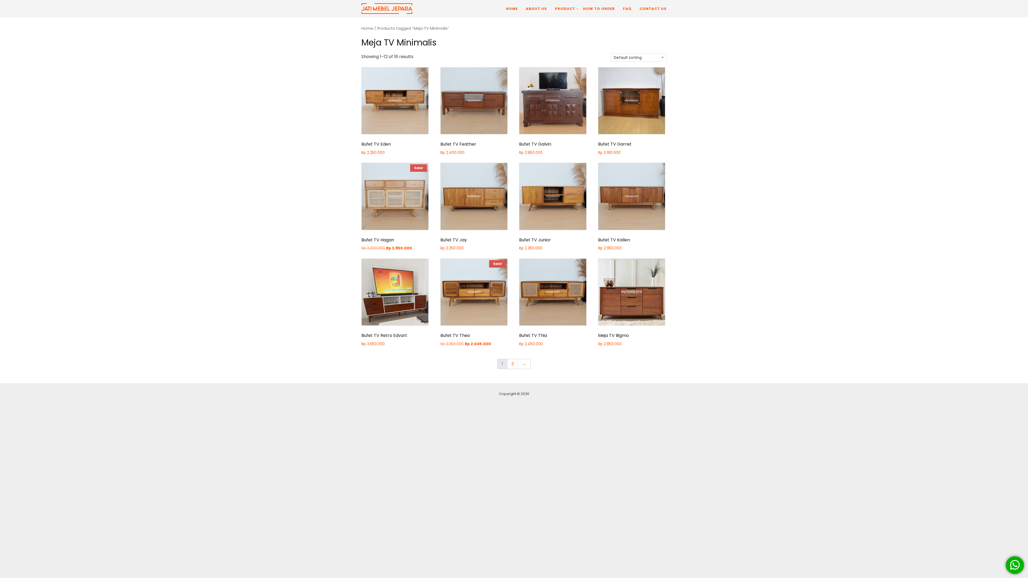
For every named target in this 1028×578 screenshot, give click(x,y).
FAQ (627, 8)
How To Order (599, 8)
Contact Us (653, 8)
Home (512, 8)
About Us (536, 8)
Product (565, 8)
